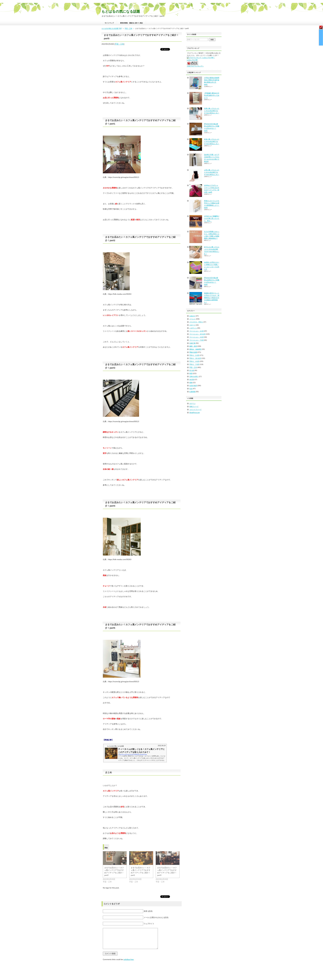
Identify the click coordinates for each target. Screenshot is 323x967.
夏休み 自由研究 (195, 349)
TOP (112, 28)
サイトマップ (109, 23)
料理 (190, 373)
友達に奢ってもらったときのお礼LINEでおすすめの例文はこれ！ (211, 141)
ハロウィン (193, 328)
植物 (190, 382)
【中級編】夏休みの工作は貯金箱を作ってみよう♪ (211, 95)
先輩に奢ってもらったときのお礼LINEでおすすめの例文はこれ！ (211, 111)
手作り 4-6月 (194, 361)
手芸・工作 (119, 44)
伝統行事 (192, 343)
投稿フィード (193, 406)
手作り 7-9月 (194, 364)
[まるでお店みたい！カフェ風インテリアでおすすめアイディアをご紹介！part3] (168, 858)
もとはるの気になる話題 (121, 11)
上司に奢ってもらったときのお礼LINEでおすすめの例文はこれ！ (211, 172)
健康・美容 (193, 346)
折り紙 (191, 370)
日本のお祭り (193, 376)
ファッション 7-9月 (196, 340)
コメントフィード (195, 409)
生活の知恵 (193, 385)
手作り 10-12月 (195, 358)
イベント (192, 319)
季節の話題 (193, 352)
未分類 (191, 379)
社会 (190, 389)
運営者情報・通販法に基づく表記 (131, 23)
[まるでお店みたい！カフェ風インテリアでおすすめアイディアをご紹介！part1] (141, 858)
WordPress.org (194, 412)
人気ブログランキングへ (195, 66)
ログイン (192, 403)
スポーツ (192, 325)
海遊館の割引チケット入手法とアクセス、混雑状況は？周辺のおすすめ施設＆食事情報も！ (211, 297)
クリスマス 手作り (196, 322)
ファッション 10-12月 (197, 334)
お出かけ (192, 316)
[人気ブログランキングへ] (192, 64)
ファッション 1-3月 (196, 331)
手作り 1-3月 (194, 355)
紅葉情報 (192, 392)
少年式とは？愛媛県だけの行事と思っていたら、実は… (211, 218)
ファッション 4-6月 (196, 337)
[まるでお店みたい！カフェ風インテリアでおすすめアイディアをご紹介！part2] (115, 858)
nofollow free (128, 959)
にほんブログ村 (192, 60)
